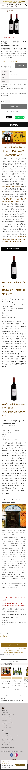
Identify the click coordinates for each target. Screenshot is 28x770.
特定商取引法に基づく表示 (8, 740)
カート (26, 5)
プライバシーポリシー (7, 742)
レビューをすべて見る (14, 661)
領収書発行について (6, 721)
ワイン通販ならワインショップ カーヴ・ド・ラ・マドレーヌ (14, 5)
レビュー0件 (14, 61)
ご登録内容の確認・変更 (7, 723)
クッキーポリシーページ (9, 763)
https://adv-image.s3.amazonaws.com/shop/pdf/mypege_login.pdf (14, 622)
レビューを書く (15, 645)
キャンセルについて (6, 718)
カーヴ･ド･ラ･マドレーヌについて (10, 735)
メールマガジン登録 (6, 727)
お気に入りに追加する (15, 111)
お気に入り (21, 5)
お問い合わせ (5, 744)
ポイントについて (6, 716)
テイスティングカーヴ (7, 738)
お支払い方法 (5, 712)
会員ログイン (5, 725)
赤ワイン (15, 74)
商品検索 (3, 698)
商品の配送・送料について (8, 714)
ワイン (10, 74)
